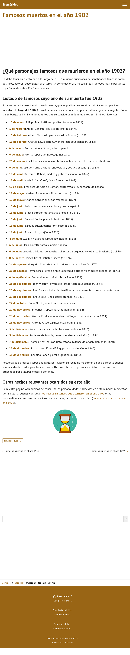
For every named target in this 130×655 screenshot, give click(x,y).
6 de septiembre (19, 277)
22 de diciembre (19, 348)
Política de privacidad (62, 642)
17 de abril (16, 187)
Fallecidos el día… (62, 624)
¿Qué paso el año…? (62, 600)
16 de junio (16, 212)
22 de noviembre (19, 309)
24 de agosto (17, 264)
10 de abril (16, 174)
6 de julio (15, 245)
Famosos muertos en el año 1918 (22, 450)
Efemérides (10, 4)
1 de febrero (17, 128)
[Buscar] (125, 519)
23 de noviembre (19, 316)
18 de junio (16, 219)
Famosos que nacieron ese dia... (62, 638)
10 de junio (16, 206)
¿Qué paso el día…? (62, 596)
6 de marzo (16, 148)
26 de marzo (17, 161)
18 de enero (16, 122)
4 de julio (15, 238)
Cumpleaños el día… (62, 610)
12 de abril (16, 180)
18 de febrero (18, 135)
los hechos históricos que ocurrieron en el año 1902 (72, 393)
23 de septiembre (20, 284)
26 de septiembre (20, 290)
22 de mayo (16, 193)
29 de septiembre (20, 297)
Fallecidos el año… (12, 440)
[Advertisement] (65, 41)
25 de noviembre (19, 322)
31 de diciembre (19, 355)
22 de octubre (18, 303)
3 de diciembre (18, 329)
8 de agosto (16, 258)
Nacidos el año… (62, 614)
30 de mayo (16, 200)
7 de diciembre (18, 342)
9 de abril (15, 167)
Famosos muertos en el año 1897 (108, 450)
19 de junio (16, 232)
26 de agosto (17, 271)
